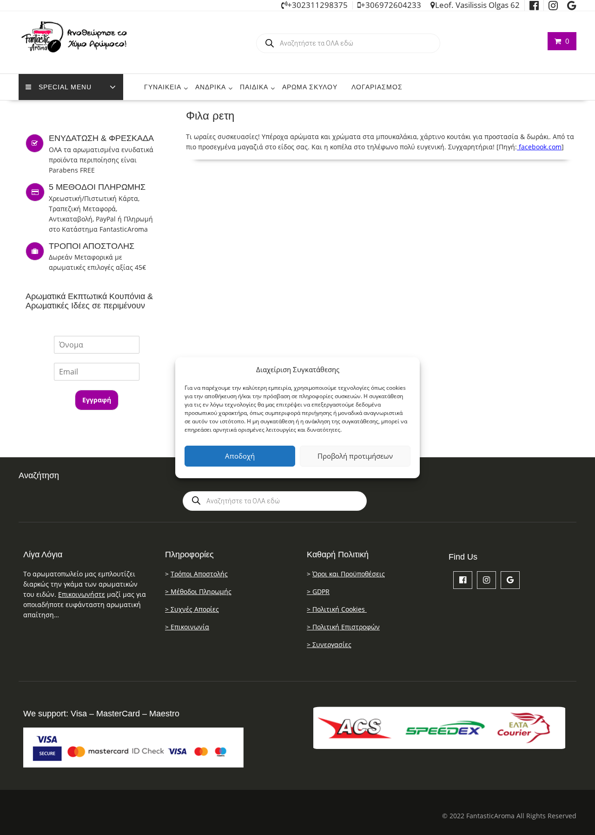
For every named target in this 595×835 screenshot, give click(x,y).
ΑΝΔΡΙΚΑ (210, 87)
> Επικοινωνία (187, 626)
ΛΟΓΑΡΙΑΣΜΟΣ (377, 87)
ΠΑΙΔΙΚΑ (254, 87)
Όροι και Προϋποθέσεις (348, 573)
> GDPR (318, 591)
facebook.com (539, 146)
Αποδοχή (240, 456)
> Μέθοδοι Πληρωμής (198, 591)
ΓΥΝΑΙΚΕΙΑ (162, 87)
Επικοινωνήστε (81, 594)
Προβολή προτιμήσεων (355, 456)
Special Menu (65, 87)
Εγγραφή (96, 399)
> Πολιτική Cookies (337, 609)
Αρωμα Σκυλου (309, 87)
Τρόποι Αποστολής (199, 573)
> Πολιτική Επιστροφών (343, 626)
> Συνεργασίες (329, 644)
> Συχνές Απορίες (192, 609)
